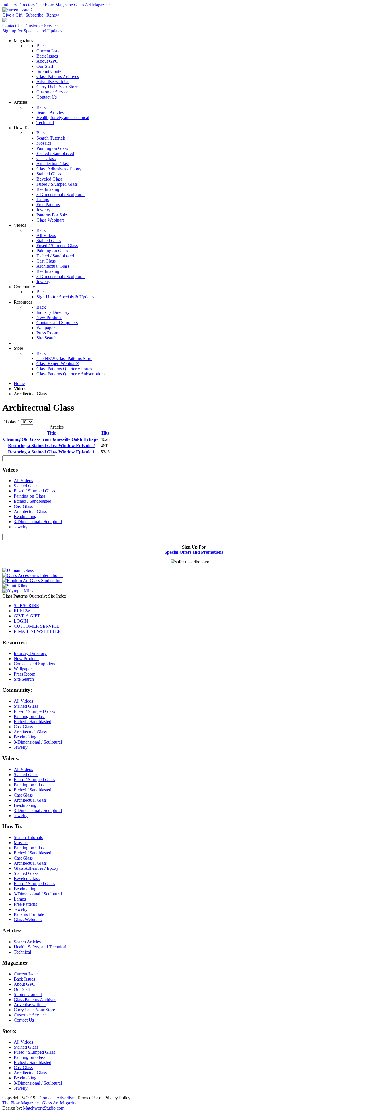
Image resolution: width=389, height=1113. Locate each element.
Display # (11, 421)
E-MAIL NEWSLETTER (37, 631)
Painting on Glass (29, 496)
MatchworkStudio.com (43, 1108)
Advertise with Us (30, 1004)
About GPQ (25, 984)
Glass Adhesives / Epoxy (36, 868)
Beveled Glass (27, 878)
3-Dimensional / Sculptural (38, 521)
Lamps (20, 899)
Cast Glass (23, 506)
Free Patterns (25, 904)
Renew (52, 15)
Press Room (24, 674)
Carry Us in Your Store (34, 1009)
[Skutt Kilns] (14, 585)
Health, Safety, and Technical (40, 946)
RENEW (22, 610)
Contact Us (12, 25)
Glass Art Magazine (92, 4)
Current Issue (26, 973)
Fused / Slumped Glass (34, 490)
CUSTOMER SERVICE (36, 626)
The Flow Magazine (54, 4)
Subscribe (34, 15)
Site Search (24, 679)
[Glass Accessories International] (32, 575)
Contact (47, 1097)
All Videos (23, 480)
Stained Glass (26, 485)
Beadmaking (25, 516)
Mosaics (21, 842)
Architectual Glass (30, 511)
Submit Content (28, 994)
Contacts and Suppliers (34, 663)
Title (51, 433)
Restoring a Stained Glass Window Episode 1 (51, 451)
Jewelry (21, 526)
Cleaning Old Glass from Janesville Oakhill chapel (51, 439)
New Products (26, 658)
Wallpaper (23, 668)
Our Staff (22, 989)
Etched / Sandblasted (32, 501)
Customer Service (42, 25)
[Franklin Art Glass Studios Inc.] (32, 580)
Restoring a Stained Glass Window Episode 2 (51, 445)
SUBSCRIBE (26, 605)
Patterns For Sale (29, 914)
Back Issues (24, 979)
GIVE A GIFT (27, 615)
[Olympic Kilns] (17, 590)
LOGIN (21, 621)
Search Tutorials (28, 837)
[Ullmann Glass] (18, 570)
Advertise (65, 1097)
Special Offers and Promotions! (195, 552)
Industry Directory (18, 4)
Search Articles (27, 941)
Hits (105, 433)
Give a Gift (12, 15)
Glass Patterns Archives (35, 999)
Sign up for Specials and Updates (32, 30)
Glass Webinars (28, 919)
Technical (22, 952)
